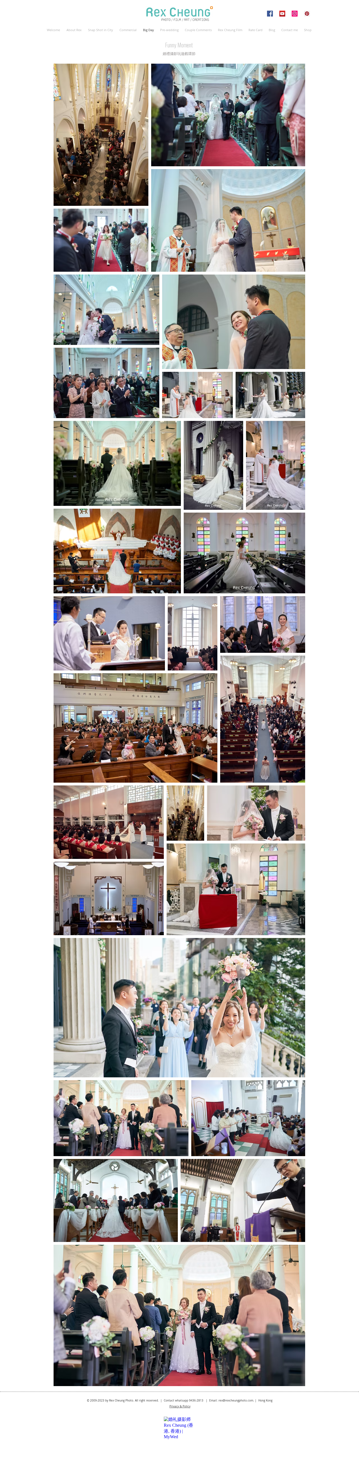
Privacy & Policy (179, 1406)
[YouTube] (282, 14)
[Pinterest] (307, 14)
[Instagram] (295, 14)
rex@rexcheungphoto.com (235, 1400)
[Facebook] (270, 14)
